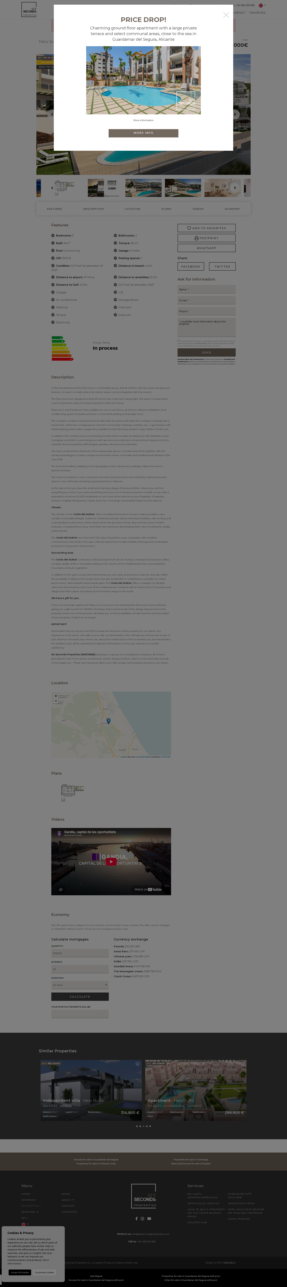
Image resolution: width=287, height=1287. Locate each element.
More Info (144, 132)
